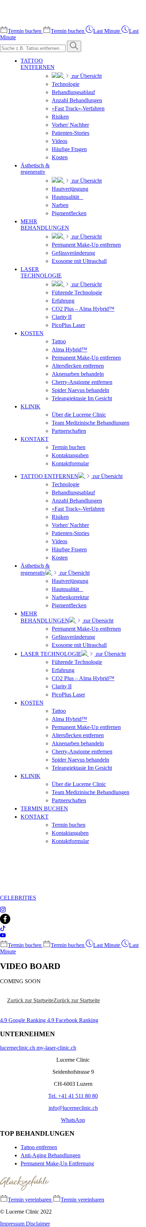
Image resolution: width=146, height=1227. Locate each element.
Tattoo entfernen (39, 1147)
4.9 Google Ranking (23, 1020)
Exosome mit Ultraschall (79, 261)
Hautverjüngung (70, 189)
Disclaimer (38, 1224)
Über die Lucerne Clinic (79, 415)
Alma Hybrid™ (69, 349)
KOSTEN (32, 333)
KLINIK (30, 406)
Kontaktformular (70, 463)
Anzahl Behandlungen (77, 100)
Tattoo (59, 341)
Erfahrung (63, 301)
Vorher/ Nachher (70, 125)
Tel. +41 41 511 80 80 (73, 1096)
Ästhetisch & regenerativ (35, 168)
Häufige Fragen (69, 149)
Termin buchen (68, 447)
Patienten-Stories (70, 133)
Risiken (60, 117)
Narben (60, 205)
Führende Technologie (77, 292)
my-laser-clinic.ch (56, 1048)
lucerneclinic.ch (18, 1048)
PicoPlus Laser (68, 325)
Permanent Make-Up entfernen (86, 245)
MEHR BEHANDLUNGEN (45, 224)
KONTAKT (35, 439)
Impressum (13, 1224)
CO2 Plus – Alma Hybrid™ (83, 309)
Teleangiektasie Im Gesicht (82, 398)
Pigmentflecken (69, 213)
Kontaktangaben (70, 455)
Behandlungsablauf (73, 92)
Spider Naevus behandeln (80, 390)
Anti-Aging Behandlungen (50, 1155)
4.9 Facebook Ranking (72, 1020)
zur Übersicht (86, 76)
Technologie (65, 84)
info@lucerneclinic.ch (73, 1108)
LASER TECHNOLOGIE (41, 272)
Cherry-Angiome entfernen (82, 382)
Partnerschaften (69, 431)
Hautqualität (67, 197)
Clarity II (62, 317)
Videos (59, 141)
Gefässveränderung (73, 253)
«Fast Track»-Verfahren (78, 108)
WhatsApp (73, 1120)
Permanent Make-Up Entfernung (57, 1163)
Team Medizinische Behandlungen (90, 423)
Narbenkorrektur (70, 597)
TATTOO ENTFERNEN (38, 64)
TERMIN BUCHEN (44, 808)
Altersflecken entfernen (78, 366)
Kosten (60, 157)
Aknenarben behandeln (78, 374)
